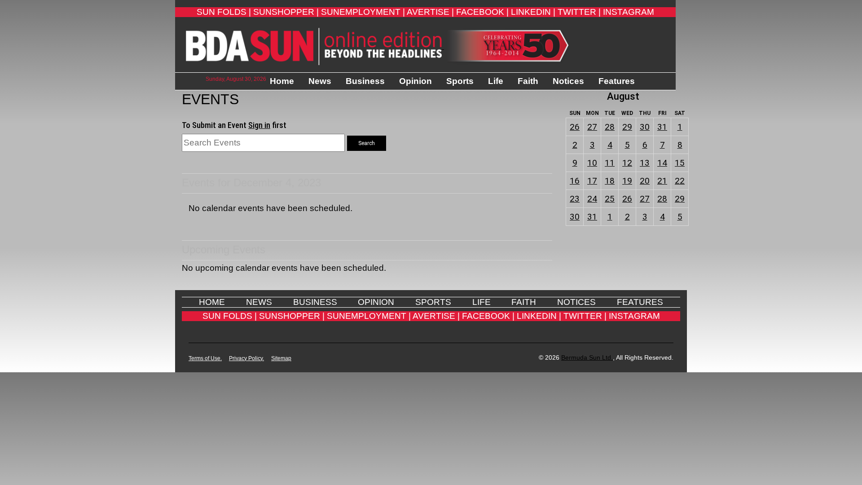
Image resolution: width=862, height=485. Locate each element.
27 (592, 127)
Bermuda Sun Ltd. (587, 357)
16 (575, 181)
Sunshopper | (286, 12)
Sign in (259, 125)
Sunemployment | (363, 12)
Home (282, 81)
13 (645, 163)
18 (610, 181)
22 (680, 181)
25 (610, 199)
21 (662, 181)
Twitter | (579, 12)
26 (575, 127)
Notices (568, 81)
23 (575, 199)
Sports (460, 81)
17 (592, 181)
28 (610, 127)
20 (645, 181)
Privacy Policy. (246, 358)
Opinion (415, 81)
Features (616, 81)
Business (365, 81)
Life (495, 81)
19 (627, 181)
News (319, 81)
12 (627, 163)
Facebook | (482, 12)
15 (680, 163)
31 (662, 127)
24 (592, 199)
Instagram (628, 12)
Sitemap (281, 358)
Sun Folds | (224, 12)
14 (662, 163)
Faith (528, 81)
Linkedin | (533, 12)
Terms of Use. (205, 358)
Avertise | (430, 12)
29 (627, 127)
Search (366, 143)
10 (592, 163)
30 (645, 127)
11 (610, 163)
